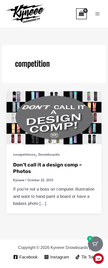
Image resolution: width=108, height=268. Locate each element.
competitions (24, 154)
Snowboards (49, 154)
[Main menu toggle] (97, 13)
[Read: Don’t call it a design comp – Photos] (54, 117)
